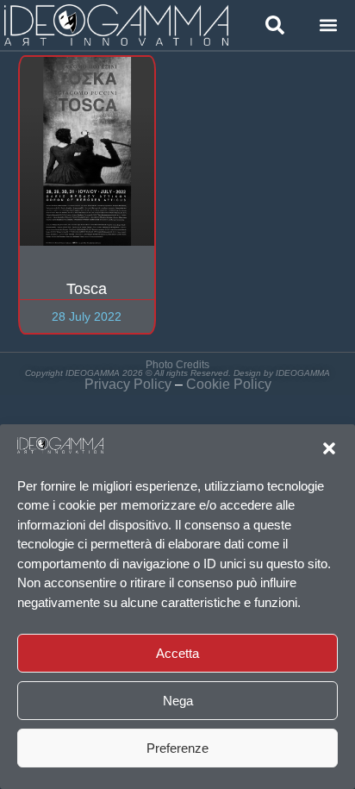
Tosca (86, 288)
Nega (178, 700)
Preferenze (177, 748)
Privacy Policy (127, 384)
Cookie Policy (228, 384)
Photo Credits (177, 365)
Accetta (177, 653)
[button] (329, 448)
